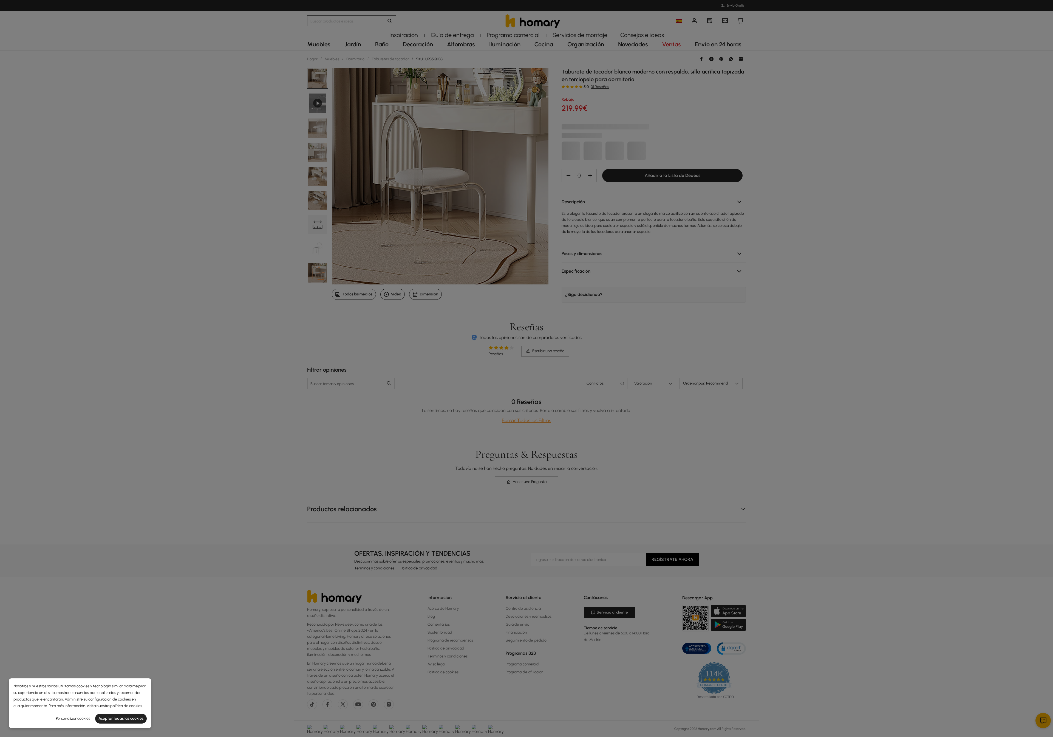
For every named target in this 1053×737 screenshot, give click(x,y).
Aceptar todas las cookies (120, 718)
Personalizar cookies (73, 718)
